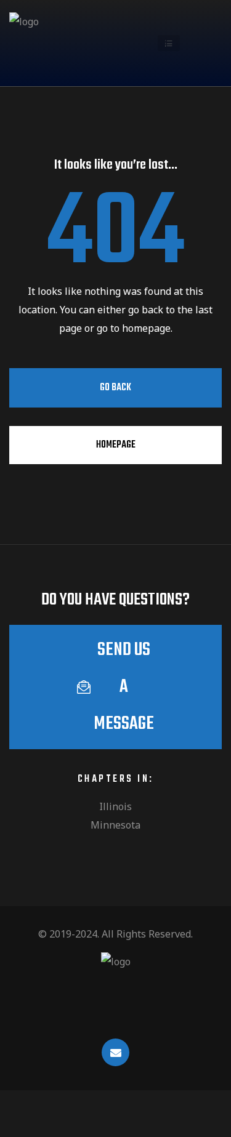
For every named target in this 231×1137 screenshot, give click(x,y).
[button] (169, 43)
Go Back (115, 388)
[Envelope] (115, 1052)
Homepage (116, 445)
